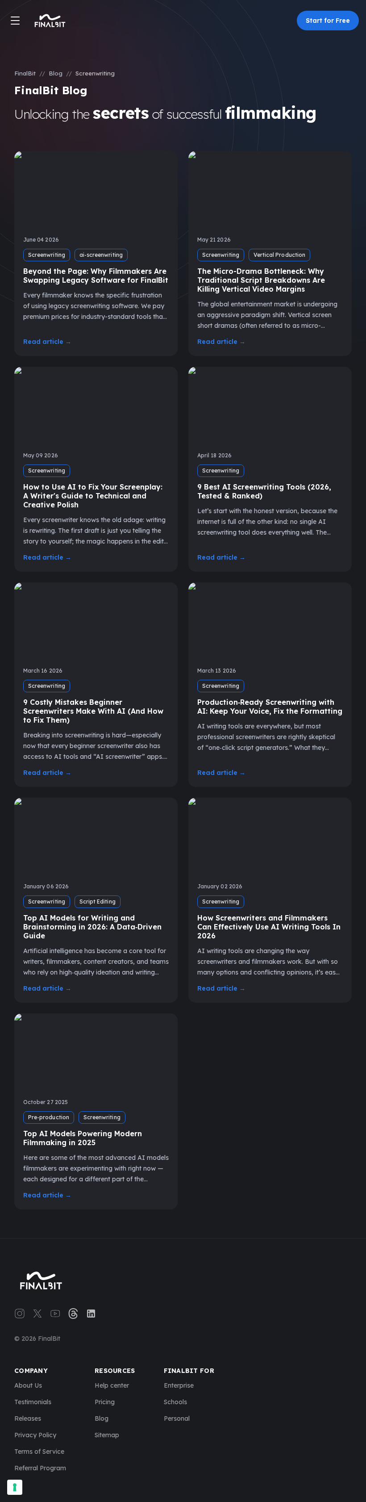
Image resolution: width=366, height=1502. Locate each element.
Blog (55, 73)
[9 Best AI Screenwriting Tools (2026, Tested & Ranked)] (270, 405)
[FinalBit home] (50, 20)
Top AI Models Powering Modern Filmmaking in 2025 (82, 1138)
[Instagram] (19, 1313)
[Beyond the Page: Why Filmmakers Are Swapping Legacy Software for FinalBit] (96, 189)
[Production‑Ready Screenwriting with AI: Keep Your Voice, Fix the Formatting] (270, 620)
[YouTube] (55, 1313)
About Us (28, 1385)
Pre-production (48, 1117)
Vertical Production (279, 254)
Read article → (47, 342)
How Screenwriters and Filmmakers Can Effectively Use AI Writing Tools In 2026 (269, 926)
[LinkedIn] (91, 1313)
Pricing (105, 1402)
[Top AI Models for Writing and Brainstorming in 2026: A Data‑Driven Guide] (96, 836)
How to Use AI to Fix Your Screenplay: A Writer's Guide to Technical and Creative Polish (92, 495)
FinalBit (25, 73)
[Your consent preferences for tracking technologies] (14, 1487)
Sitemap (107, 1435)
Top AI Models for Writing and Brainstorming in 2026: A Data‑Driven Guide (92, 926)
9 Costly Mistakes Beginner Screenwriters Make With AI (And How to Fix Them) (93, 711)
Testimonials (32, 1402)
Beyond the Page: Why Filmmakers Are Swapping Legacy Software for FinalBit (95, 276)
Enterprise (179, 1385)
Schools (175, 1402)
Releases (27, 1418)
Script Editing (97, 901)
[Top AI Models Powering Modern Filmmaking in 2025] (96, 1051)
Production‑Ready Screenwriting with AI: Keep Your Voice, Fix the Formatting (269, 706)
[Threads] (73, 1313)
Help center (112, 1385)
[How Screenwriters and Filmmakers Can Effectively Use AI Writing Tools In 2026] (270, 836)
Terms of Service (39, 1452)
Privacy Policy (35, 1435)
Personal (177, 1418)
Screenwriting (46, 254)
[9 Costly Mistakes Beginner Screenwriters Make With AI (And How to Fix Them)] (96, 620)
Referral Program (40, 1468)
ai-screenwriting (101, 254)
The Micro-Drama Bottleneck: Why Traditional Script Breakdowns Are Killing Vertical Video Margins (261, 280)
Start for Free (328, 21)
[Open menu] (15, 21)
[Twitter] (37, 1313)
